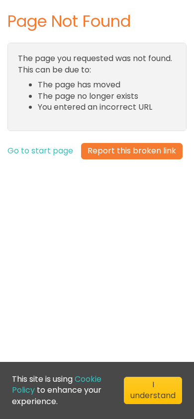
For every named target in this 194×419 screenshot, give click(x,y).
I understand (153, 390)
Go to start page (40, 150)
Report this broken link (132, 150)
